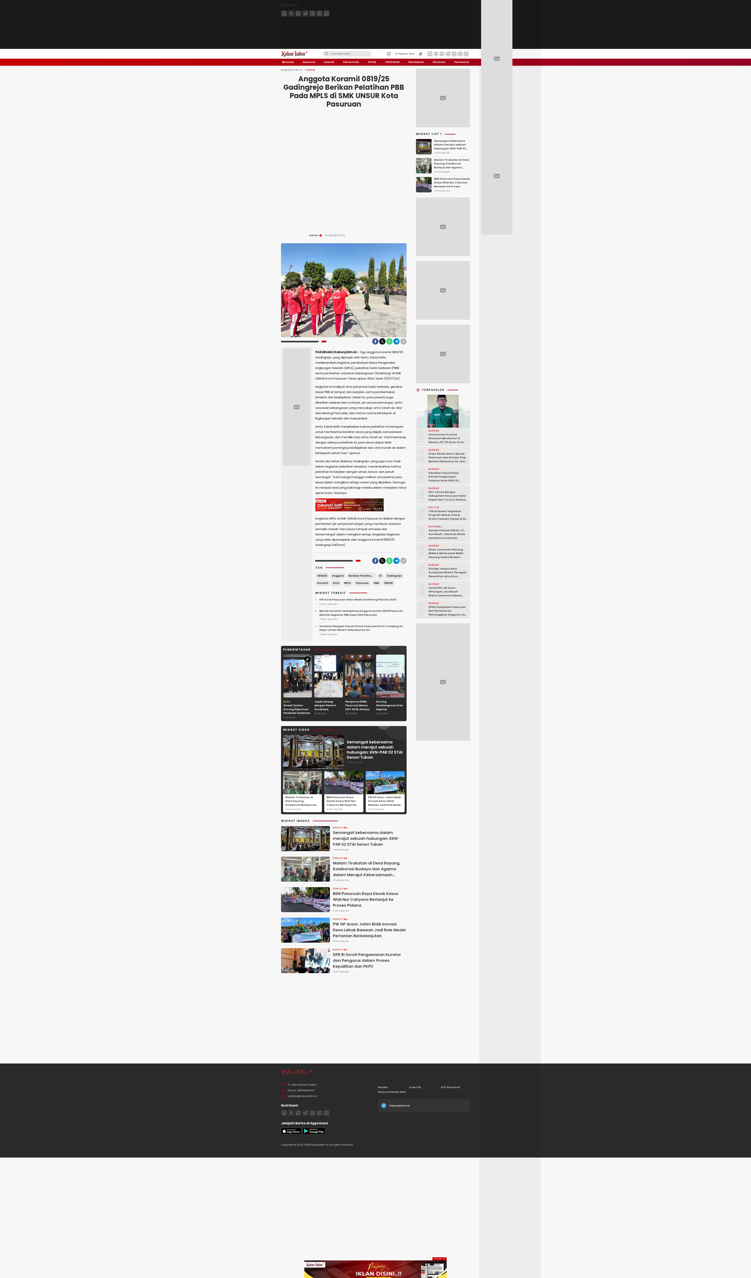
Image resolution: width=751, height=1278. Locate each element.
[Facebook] (284, 13)
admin (313, 235)
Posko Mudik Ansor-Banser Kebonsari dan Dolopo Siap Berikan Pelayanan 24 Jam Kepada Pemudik (447, 459)
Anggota (338, 575)
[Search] (326, 53)
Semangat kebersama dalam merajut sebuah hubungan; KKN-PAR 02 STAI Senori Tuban (374, 749)
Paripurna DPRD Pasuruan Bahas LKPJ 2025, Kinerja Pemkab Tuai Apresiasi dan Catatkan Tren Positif (357, 713)
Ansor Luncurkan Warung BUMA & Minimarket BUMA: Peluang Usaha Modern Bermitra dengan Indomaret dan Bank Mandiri (448, 556)
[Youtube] (319, 13)
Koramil (322, 583)
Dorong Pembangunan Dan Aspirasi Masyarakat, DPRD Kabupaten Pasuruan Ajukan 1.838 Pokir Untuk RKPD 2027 (389, 715)
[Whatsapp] (298, 13)
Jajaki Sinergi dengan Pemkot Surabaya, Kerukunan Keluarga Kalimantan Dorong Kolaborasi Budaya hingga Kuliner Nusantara (328, 715)
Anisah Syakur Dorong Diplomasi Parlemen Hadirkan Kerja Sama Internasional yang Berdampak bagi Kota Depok (296, 717)
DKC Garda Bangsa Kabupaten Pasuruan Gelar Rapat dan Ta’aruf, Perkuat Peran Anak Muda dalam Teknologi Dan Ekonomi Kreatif (447, 501)
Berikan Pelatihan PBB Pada (362, 575)
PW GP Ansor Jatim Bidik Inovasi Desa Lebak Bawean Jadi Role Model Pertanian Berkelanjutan (385, 803)
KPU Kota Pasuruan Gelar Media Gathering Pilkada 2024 (357, 599)
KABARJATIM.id (291, 70)
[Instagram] (312, 13)
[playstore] (313, 1133)
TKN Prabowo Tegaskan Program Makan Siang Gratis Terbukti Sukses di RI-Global (448, 516)
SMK (376, 583)
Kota (336, 583)
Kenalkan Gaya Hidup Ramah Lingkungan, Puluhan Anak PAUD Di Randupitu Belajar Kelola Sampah (446, 480)
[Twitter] (291, 13)
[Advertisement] (344, 172)
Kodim (310, 70)
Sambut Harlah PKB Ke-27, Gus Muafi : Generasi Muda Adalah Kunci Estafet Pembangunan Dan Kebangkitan (447, 537)
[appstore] (291, 1133)
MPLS (347, 583)
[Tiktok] (326, 13)
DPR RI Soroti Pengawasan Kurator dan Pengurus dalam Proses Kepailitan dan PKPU (367, 960)
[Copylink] (403, 341)
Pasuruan (362, 583)
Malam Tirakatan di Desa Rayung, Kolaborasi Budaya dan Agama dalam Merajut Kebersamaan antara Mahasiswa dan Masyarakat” (301, 808)
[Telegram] (305, 13)
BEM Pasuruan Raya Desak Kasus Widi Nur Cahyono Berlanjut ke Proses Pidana (341, 803)
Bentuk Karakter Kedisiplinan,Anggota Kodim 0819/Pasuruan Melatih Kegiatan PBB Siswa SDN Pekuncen (361, 613)
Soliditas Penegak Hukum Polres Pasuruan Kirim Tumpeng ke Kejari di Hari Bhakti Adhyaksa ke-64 (361, 628)
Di (380, 575)
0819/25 (322, 575)
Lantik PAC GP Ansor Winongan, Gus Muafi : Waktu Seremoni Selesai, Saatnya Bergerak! (445, 593)
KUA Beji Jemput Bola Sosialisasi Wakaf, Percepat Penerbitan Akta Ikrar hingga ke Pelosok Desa (447, 574)
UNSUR (388, 583)
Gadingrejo (394, 575)
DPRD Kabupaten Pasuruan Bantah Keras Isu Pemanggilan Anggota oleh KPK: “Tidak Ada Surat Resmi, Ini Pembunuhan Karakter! (448, 616)
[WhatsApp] (389, 341)
